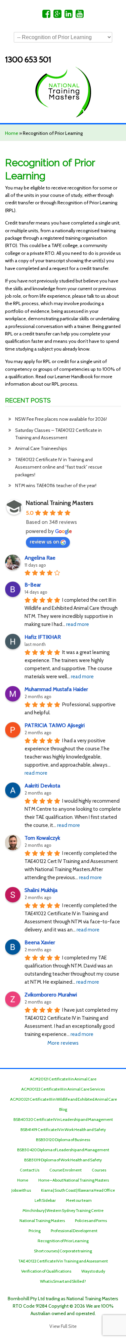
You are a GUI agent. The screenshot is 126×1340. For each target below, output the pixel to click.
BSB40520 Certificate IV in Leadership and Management (63, 1119)
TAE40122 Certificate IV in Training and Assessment (63, 1260)
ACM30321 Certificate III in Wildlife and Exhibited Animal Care (63, 1099)
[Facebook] (46, 15)
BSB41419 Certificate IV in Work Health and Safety (63, 1129)
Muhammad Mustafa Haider (56, 689)
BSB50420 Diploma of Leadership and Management (63, 1149)
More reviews (63, 1043)
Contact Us (29, 1169)
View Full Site (63, 1326)
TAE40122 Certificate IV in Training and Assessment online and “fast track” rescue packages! (58, 467)
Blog (63, 1109)
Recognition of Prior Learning (63, 1240)
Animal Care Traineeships (41, 448)
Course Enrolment (65, 1169)
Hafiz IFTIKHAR (43, 637)
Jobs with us (21, 1190)
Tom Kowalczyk (42, 838)
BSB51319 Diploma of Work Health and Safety (63, 1159)
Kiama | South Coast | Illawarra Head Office (78, 1190)
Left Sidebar (45, 1200)
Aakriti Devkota (42, 785)
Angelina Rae (40, 558)
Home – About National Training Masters (73, 1180)
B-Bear (33, 585)
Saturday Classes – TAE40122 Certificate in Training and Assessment (58, 434)
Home (11, 133)
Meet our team (79, 1200)
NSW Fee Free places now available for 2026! (61, 419)
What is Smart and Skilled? (63, 1281)
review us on (44, 541)
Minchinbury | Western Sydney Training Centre (63, 1210)
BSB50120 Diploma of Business (63, 1139)
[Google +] (57, 15)
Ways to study (93, 1271)
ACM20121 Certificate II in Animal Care (63, 1078)
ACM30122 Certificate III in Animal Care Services (63, 1089)
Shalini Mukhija (41, 890)
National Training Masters (59, 503)
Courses (99, 1169)
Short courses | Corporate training (63, 1250)
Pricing (35, 1230)
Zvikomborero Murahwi (51, 994)
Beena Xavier (40, 942)
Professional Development (74, 1230)
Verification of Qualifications (46, 1271)
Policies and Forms (91, 1220)
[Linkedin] (69, 15)
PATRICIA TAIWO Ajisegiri (55, 725)
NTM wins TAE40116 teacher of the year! (55, 485)
